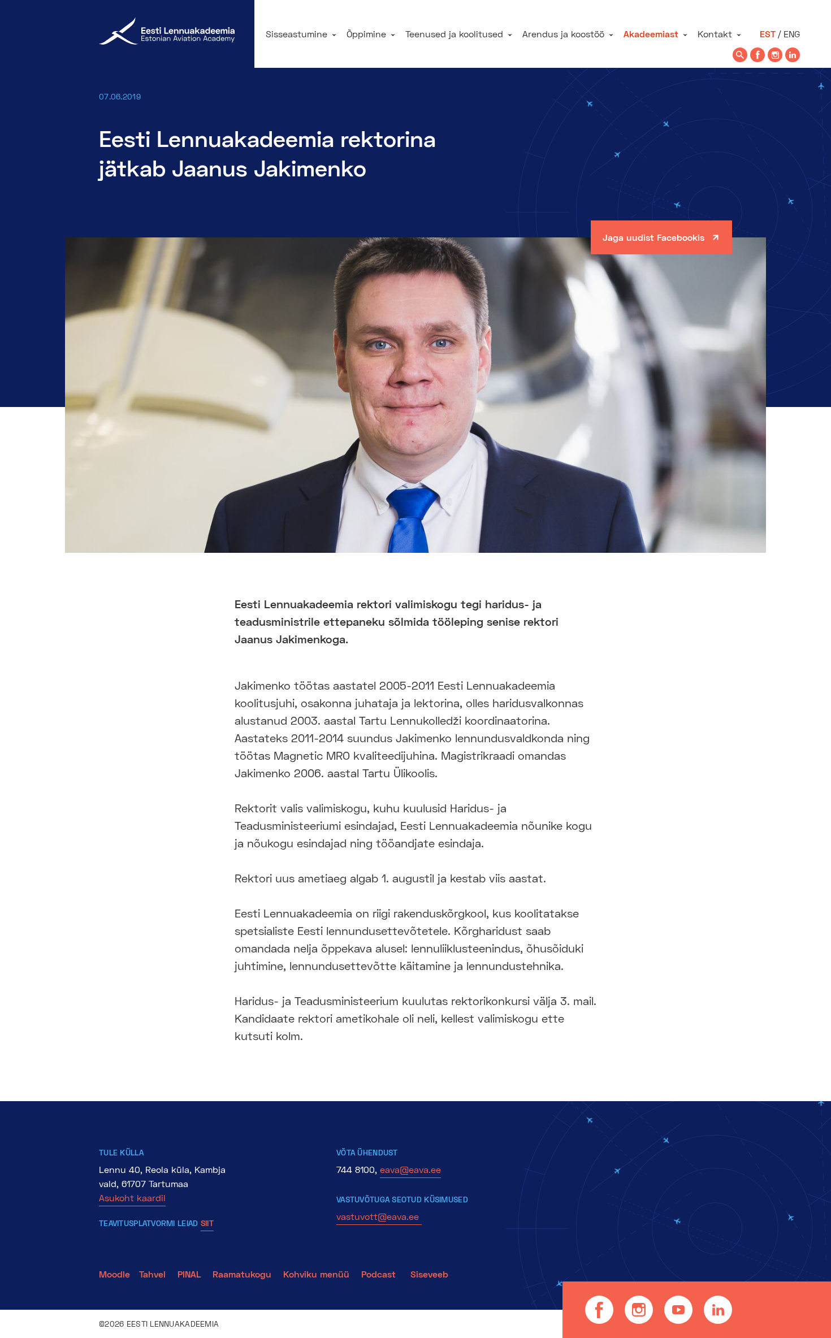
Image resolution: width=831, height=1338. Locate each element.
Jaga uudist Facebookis (653, 237)
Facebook (599, 1310)
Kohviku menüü (317, 1273)
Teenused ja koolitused (454, 33)
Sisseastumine (296, 33)
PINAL (189, 1273)
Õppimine (366, 33)
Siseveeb (429, 1273)
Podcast (380, 1273)
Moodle (114, 1273)
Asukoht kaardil (132, 1197)
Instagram (639, 1310)
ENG (792, 33)
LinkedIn (718, 1310)
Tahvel (152, 1273)
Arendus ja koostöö (563, 33)
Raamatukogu (242, 1273)
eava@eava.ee (410, 1169)
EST (768, 33)
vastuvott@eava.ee (379, 1216)
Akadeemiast (651, 33)
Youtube (678, 1310)
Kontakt (715, 33)
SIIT (207, 1223)
